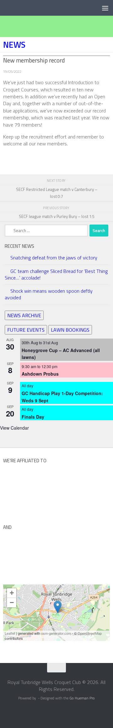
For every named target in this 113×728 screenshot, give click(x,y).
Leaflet (10, 633)
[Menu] (105, 8)
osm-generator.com (56, 633)
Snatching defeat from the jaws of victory (53, 257)
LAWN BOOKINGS (70, 330)
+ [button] (12, 593)
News (14, 44)
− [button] (12, 602)
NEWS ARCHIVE (24, 315)
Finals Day (33, 417)
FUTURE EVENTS (26, 330)
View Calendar (14, 428)
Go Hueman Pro (82, 698)
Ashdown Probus (40, 374)
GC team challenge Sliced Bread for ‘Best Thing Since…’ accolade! (56, 274)
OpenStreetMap (90, 633)
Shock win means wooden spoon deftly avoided (49, 294)
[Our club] (58, 606)
